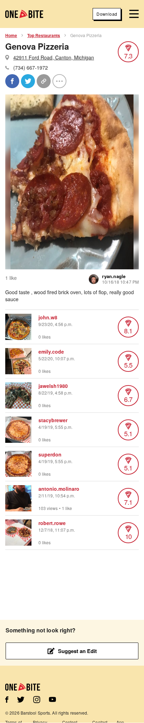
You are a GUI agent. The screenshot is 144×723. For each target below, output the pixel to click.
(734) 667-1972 (30, 67)
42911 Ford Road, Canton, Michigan (53, 57)
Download (106, 14)
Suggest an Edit (77, 651)
